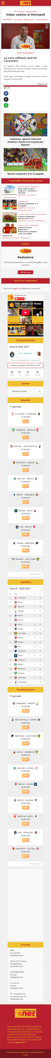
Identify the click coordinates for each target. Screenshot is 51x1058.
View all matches (35, 574)
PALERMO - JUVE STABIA (25, 559)
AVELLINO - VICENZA (25, 768)
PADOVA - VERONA (25, 784)
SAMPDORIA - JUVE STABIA (26, 736)
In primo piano (41, 214)
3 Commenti (31, 208)
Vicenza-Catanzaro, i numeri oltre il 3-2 (27, 217)
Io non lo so (14, 983)
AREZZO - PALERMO (25, 800)
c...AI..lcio (21, 214)
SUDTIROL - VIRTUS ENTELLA (25, 446)
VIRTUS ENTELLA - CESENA (25, 720)
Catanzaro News (31, 11)
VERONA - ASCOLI (25, 511)
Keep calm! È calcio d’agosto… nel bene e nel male (27, 191)
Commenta (18, 19)
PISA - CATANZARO (25, 353)
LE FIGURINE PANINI (17, 972)
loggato (15, 288)
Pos (10, 594)
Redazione (30, 19)
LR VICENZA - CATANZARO (25, 414)
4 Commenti (31, 195)
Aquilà (12, 950)
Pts (40, 594)
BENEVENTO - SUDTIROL (25, 849)
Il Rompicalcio (34, 186)
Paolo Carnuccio (27, 210)
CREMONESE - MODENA (25, 703)
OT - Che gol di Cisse (18, 994)
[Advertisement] (25, 905)
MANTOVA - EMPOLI (26, 816)
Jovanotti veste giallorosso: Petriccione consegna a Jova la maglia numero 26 (19, 231)
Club (15, 594)
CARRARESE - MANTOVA (25, 430)
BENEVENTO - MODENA (25, 463)
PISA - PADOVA (25, 527)
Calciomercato (19, 11)
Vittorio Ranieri (11, 197)
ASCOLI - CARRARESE (25, 752)
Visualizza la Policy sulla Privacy (17, 1052)
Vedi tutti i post (25, 272)
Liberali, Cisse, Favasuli (18, 961)
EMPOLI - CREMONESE (25, 495)
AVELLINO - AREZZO (25, 479)
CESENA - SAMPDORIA (26, 543)
